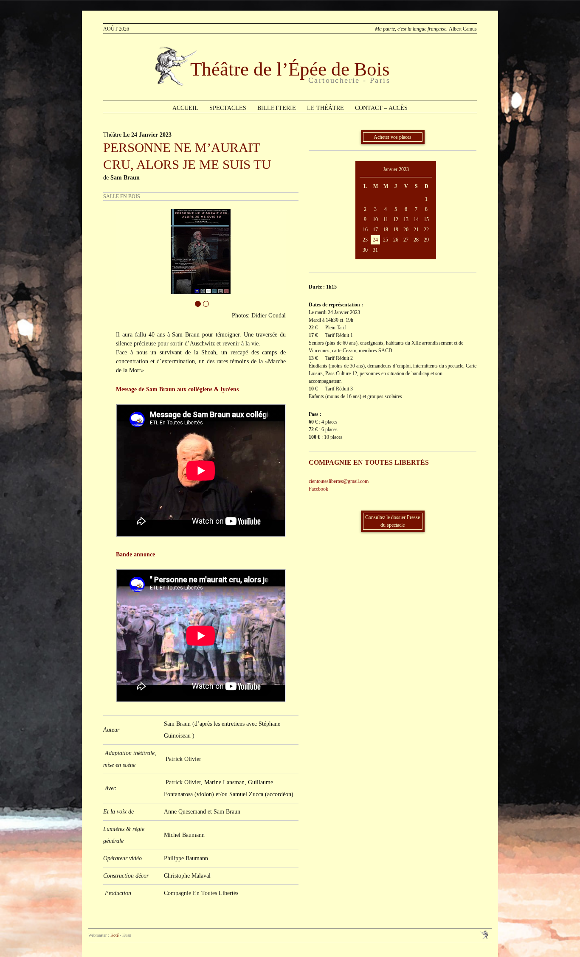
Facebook (318, 489)
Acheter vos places (392, 137)
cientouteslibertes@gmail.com (339, 481)
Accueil (185, 108)
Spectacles (227, 108)
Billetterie (276, 108)
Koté (114, 935)
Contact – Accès (381, 108)
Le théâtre (325, 108)
